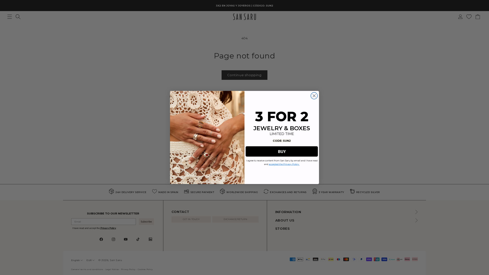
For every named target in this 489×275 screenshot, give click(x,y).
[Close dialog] (314, 95)
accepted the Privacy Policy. (284, 164)
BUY (282, 151)
